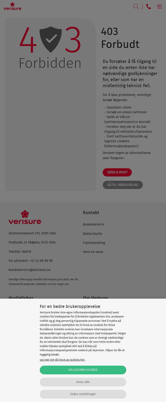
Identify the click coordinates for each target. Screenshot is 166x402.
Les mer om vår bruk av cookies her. (62, 360)
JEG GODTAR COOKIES (83, 370)
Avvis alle (83, 382)
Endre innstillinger (83, 394)
